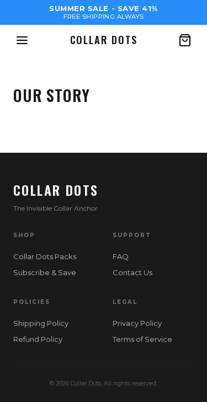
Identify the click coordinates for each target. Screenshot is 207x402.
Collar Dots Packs (44, 256)
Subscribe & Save (44, 272)
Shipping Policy (40, 323)
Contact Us (132, 272)
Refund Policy (37, 339)
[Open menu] (22, 40)
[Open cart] (185, 40)
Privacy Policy (137, 323)
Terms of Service (142, 339)
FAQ (121, 256)
